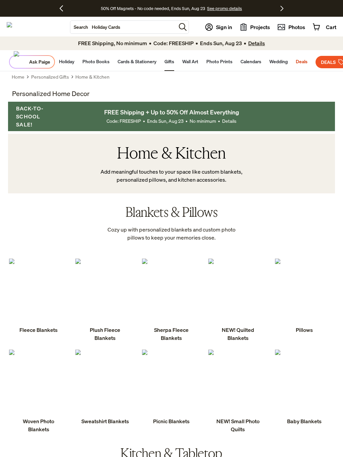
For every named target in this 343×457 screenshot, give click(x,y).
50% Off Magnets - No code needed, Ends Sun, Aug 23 (153, 8)
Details (229, 121)
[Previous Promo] (64, 8)
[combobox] (123, 27)
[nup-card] (38, 296)
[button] (183, 27)
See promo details (224, 8)
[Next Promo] (281, 8)
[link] (38, 296)
